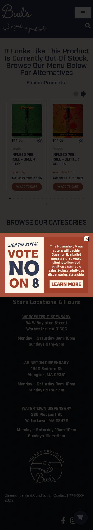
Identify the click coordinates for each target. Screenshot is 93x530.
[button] (86, 239)
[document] (46, 265)
